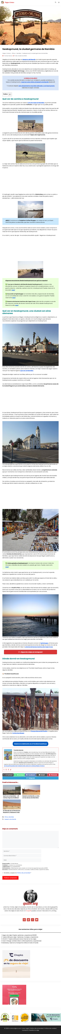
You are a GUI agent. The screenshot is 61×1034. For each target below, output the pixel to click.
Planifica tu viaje (34, 1030)
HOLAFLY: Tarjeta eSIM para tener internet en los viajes (19, 939)
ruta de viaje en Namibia (35, 103)
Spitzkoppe (44, 643)
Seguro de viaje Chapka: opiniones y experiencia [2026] (19, 935)
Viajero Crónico (6, 53)
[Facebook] (8, 770)
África (13, 53)
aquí (13, 290)
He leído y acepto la (17, 873)
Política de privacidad (24, 873)
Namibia (19, 53)
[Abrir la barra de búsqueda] (55, 2)
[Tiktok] (10, 770)
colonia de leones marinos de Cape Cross (39, 647)
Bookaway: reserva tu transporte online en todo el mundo (20, 943)
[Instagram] (6, 770)
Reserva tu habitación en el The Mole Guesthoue (30, 744)
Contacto (25, 1030)
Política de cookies (50, 1028)
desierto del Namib (28, 59)
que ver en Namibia (26, 371)
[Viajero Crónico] (7, 2)
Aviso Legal (25, 1028)
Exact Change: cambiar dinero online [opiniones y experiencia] (21, 941)
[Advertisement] (30, 182)
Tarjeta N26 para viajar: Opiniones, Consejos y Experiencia (20, 937)
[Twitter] (4, 770)
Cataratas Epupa (18, 733)
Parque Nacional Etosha (39, 731)
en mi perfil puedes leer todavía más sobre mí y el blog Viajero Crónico (24, 766)
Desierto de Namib (10, 819)
